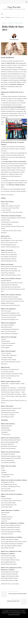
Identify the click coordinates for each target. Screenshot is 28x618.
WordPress (17, 614)
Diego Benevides (14, 7)
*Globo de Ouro (18, 23)
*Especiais (10, 23)
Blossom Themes (21, 613)
